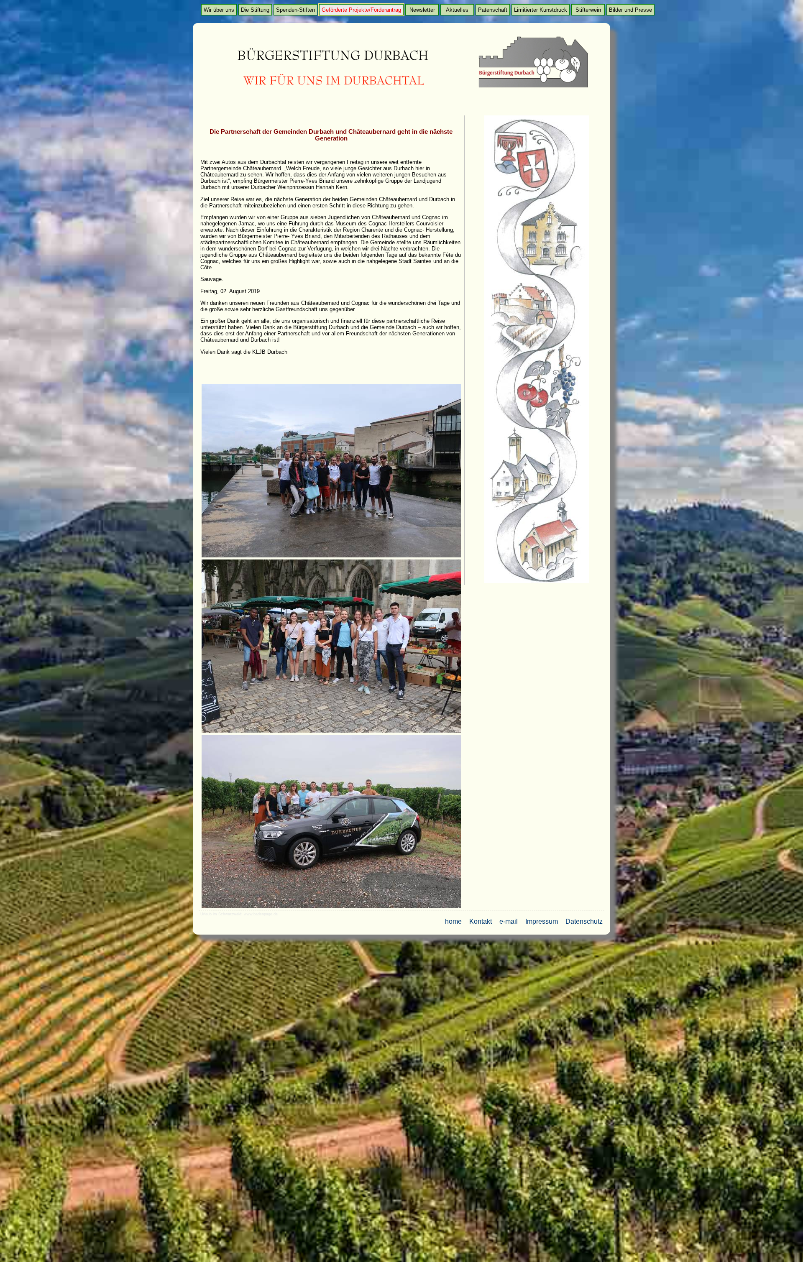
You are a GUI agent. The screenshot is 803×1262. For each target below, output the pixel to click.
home (453, 921)
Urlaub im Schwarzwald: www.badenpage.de (239, 914)
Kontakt (480, 921)
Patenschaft (492, 10)
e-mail (508, 921)
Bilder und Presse (630, 10)
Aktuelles (457, 10)
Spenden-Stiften (295, 10)
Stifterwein (588, 10)
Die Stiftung (255, 10)
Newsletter (422, 10)
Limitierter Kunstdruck (540, 10)
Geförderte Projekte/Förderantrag (361, 10)
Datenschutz (584, 921)
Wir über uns (219, 10)
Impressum (541, 921)
